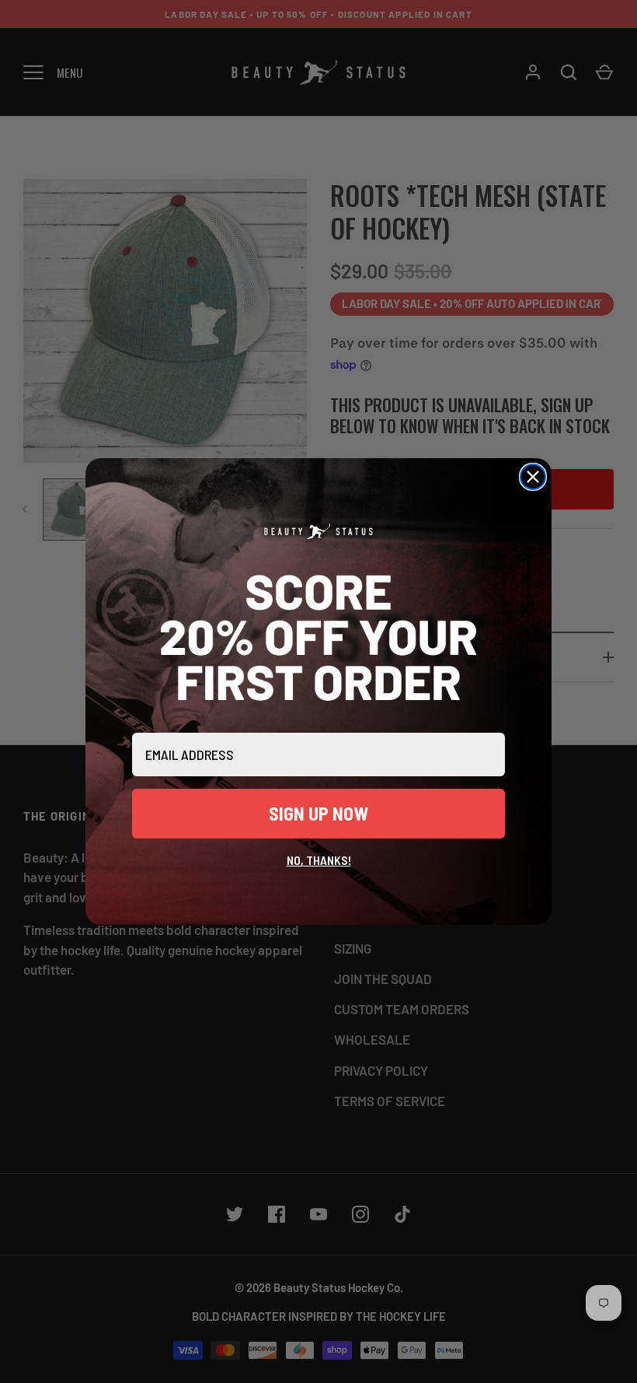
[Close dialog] (532, 476)
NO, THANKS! (319, 860)
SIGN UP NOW (318, 813)
